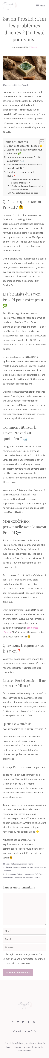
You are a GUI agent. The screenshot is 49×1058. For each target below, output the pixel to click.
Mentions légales (22, 1047)
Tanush (33, 47)
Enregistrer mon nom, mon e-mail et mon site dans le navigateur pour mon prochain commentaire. (25, 959)
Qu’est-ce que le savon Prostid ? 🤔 (24, 145)
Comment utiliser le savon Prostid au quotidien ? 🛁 (24, 159)
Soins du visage (26, 864)
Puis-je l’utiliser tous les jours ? (25, 193)
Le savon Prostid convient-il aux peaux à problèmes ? (26, 181)
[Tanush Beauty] (9, 5)
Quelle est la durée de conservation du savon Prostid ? (27, 188)
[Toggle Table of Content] (40, 141)
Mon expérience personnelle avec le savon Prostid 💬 (24, 166)
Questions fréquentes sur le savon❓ (21, 174)
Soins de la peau (12, 864)
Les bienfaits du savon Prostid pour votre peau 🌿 (24, 151)
